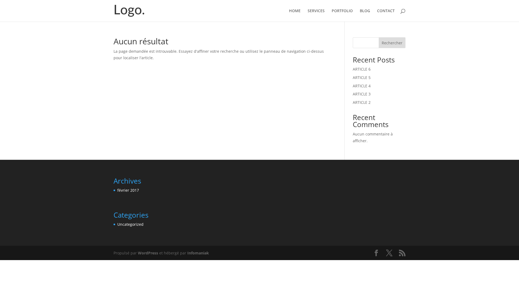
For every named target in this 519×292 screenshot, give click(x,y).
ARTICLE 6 (362, 69)
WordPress (148, 253)
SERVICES (316, 11)
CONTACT (386, 11)
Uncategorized (130, 224)
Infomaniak (198, 253)
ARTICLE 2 (362, 102)
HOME (295, 11)
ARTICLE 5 (362, 77)
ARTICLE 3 (362, 94)
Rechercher (392, 42)
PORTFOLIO (342, 11)
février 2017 (128, 190)
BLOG (365, 11)
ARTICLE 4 (362, 85)
